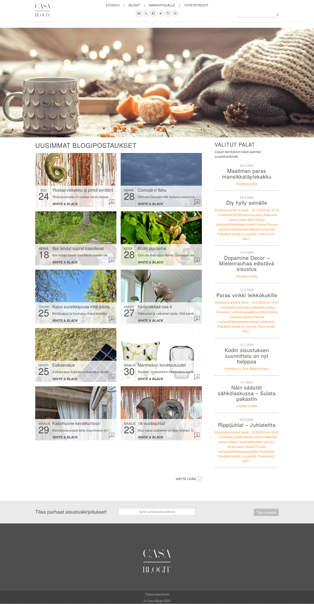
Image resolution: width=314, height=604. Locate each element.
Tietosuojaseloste (157, 594)
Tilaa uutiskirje (266, 512)
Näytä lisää (186, 478)
